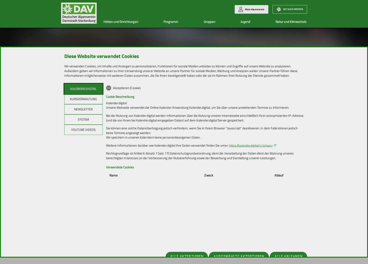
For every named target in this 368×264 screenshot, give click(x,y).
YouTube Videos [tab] (83, 129)
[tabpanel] (205, 137)
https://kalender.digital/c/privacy (251, 145)
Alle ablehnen (289, 256)
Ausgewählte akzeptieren (239, 256)
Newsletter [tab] (83, 109)
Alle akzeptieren (186, 256)
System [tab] (83, 119)
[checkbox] (205, 88)
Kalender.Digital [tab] (83, 88)
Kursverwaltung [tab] (83, 99)
